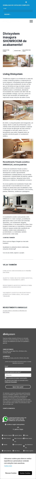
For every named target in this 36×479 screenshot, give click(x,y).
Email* (4, 8)
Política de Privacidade (11, 382)
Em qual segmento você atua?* (13, 372)
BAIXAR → (7, 14)
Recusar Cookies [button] (11, 473)
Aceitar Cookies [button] (25, 473)
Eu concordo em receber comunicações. (16, 378)
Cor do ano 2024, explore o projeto (13, 252)
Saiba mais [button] (8, 466)
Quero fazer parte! (18, 387)
